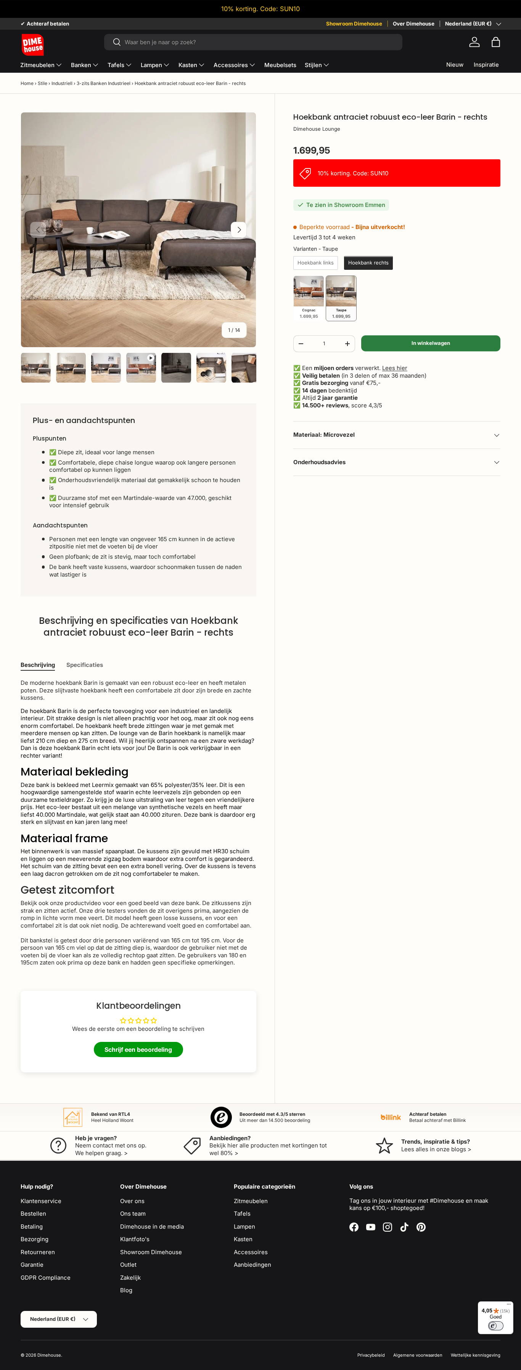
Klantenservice (41, 1201)
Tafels (116, 65)
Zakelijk (130, 1277)
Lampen (151, 65)
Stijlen (313, 65)
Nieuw (454, 64)
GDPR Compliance (46, 1277)
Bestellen (33, 1213)
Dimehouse (49, 1355)
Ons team (133, 1213)
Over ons (132, 1201)
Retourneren (38, 1252)
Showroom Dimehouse (354, 24)
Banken (81, 65)
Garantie (32, 1264)
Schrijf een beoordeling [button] (138, 1049)
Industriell (61, 83)
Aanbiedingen (252, 1264)
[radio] (315, 263)
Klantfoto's (135, 1239)
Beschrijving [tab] (38, 664)
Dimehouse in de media (152, 1226)
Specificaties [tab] (84, 664)
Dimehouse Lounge (316, 129)
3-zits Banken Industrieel (103, 83)
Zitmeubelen (37, 65)
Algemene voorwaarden (417, 1355)
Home (27, 83)
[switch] (495, 1325)
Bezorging (34, 1239)
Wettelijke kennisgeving (475, 1355)
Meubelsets (280, 65)
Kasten (187, 65)
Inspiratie (486, 64)
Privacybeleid (371, 1355)
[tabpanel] (138, 822)
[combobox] (253, 42)
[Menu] (508, 1306)
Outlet (128, 1264)
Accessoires (231, 65)
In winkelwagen (431, 343)
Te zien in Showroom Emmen (345, 205)
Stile (42, 83)
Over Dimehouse (413, 24)
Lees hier (394, 368)
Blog (126, 1290)
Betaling (32, 1226)
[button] (495, 42)
